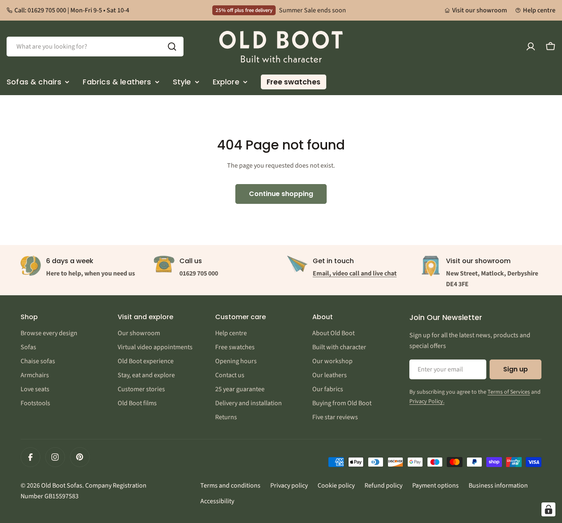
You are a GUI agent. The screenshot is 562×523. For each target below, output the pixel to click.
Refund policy (383, 485)
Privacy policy (289, 485)
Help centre (539, 10)
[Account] (531, 46)
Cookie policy (336, 485)
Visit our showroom (479, 10)
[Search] (172, 46)
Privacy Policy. (426, 401)
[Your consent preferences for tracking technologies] (548, 509)
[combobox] (95, 46)
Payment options (435, 485)
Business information (498, 485)
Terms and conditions (230, 485)
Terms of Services (509, 392)
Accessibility (217, 501)
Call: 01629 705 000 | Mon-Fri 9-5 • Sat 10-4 (71, 10)
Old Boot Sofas (61, 485)
